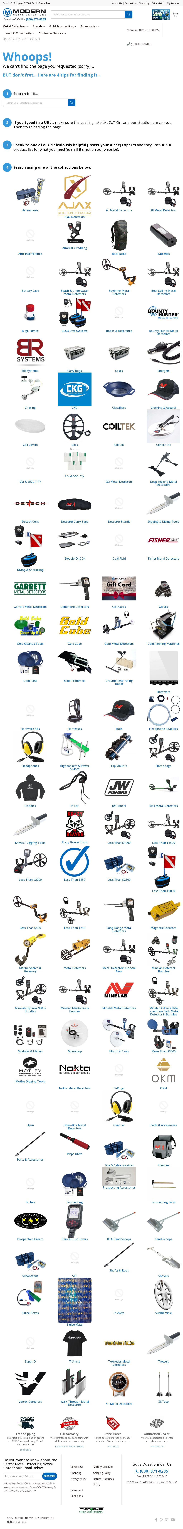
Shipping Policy (101, 1473)
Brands (38, 26)
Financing (144, 3)
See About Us (156, 1446)
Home (7, 39)
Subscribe (50, 1476)
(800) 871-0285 (140, 44)
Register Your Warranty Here (69, 1446)
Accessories (89, 26)
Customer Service (51, 33)
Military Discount (103, 1466)
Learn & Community (18, 33)
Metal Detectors (14, 26)
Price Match (158, 3)
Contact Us (130, 3)
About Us (117, 3)
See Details (25, 1449)
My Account (173, 3)
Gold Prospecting (61, 26)
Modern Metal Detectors (34, 1518)
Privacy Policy (78, 1479)
